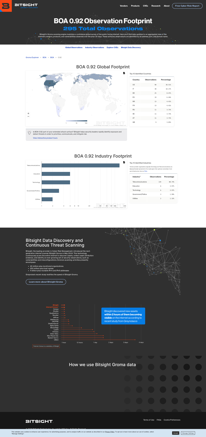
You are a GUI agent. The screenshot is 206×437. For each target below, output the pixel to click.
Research (155, 6)
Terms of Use (148, 420)
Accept (175, 433)
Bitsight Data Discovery (131, 47)
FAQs (145, 171)
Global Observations (74, 47)
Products (135, 6)
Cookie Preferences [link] (172, 420)
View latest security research (43, 390)
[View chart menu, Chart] (124, 73)
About (167, 6)
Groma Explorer (32, 57)
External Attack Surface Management (152, 392)
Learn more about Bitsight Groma (46, 282)
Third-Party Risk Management (96, 396)
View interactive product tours (45, 138)
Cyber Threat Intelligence (94, 400)
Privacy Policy (109, 432)
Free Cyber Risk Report (187, 6)
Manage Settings (188, 433)
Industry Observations (94, 47)
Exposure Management (93, 392)
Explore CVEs (112, 47)
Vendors (124, 6)
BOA (44, 57)
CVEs (145, 6)
